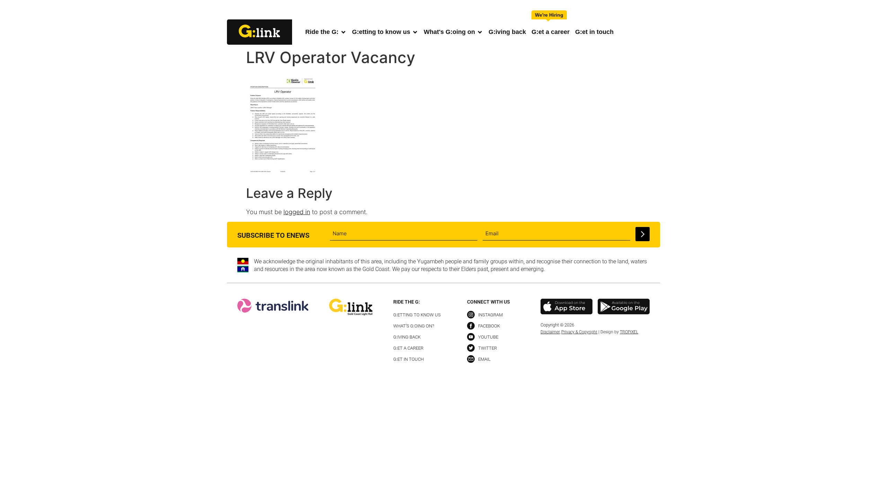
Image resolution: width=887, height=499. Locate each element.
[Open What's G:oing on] (480, 32)
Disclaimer (550, 332)
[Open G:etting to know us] (415, 32)
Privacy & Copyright (579, 332)
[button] (654, 10)
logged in (296, 212)
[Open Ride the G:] (343, 32)
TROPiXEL (629, 332)
